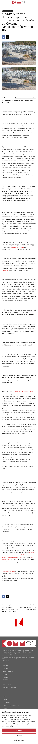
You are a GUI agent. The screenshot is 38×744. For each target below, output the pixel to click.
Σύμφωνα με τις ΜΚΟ (8, 571)
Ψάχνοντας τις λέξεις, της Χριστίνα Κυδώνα (28, 608)
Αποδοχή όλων (19, 730)
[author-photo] (19, 626)
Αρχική (3, 8)
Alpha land (5, 270)
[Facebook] (3, 37)
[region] (19, 726)
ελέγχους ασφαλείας (17, 247)
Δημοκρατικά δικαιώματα (13, 8)
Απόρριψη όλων (19, 740)
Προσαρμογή (19, 735)
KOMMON (6, 33)
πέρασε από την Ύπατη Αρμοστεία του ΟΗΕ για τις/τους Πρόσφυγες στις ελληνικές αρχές (18, 555)
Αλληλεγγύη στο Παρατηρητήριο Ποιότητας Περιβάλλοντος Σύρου (10, 609)
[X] (7, 37)
